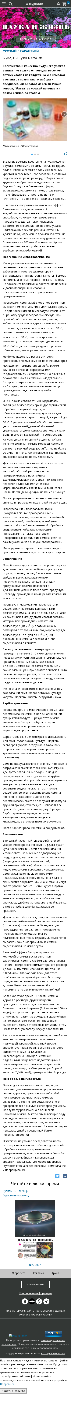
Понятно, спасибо (13, 1391)
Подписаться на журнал (35, 39)
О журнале (34, 4)
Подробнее (7, 1384)
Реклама (38, 1273)
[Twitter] (57, 1176)
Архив (55, 1273)
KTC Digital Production (53, 1353)
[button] (64, 114)
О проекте (18, 1273)
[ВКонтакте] (65, 1176)
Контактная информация (35, 1293)
